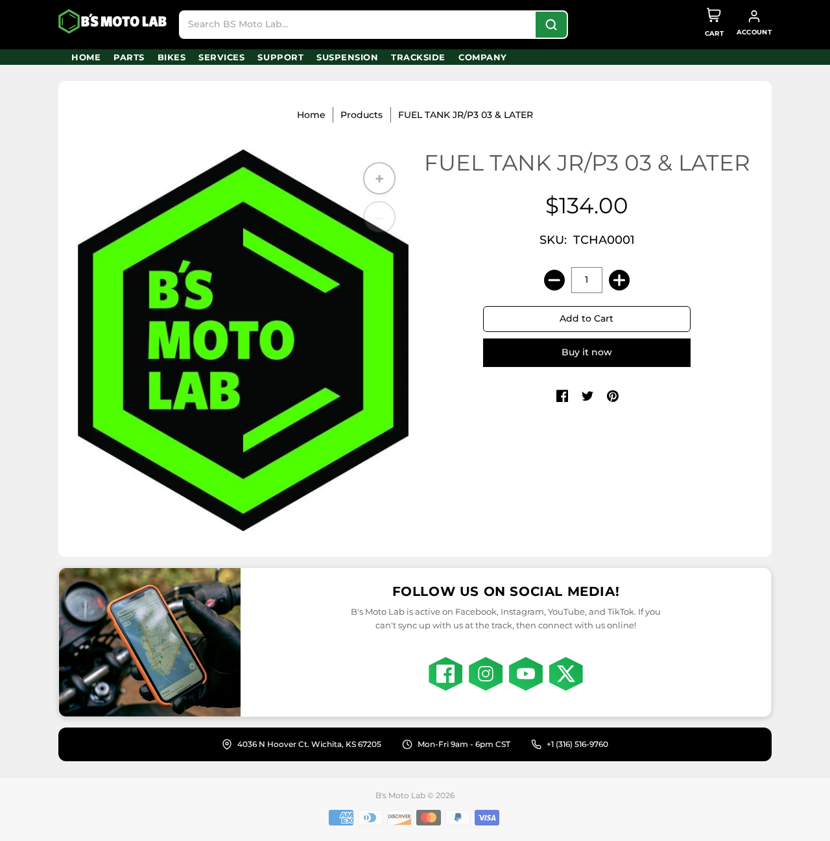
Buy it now (587, 352)
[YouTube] (526, 674)
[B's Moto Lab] (113, 21)
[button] (562, 397)
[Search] (551, 25)
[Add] (619, 280)
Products (361, 115)
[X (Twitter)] (566, 674)
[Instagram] (486, 674)
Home (311, 115)
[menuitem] (86, 57)
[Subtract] (554, 280)
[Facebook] (445, 674)
